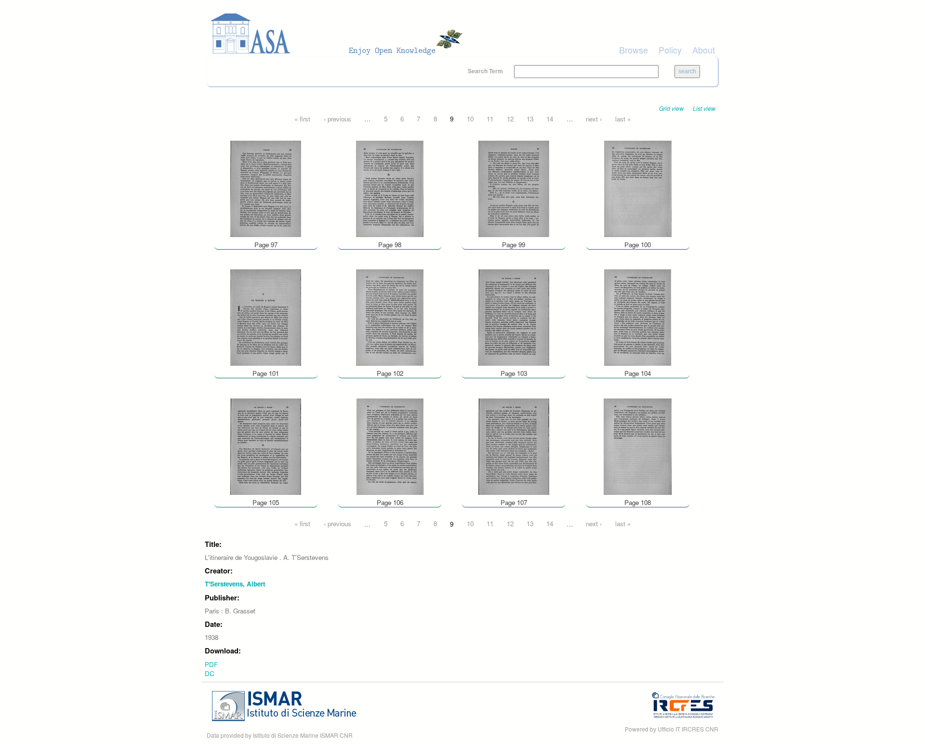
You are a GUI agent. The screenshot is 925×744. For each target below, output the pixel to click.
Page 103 (514, 373)
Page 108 (637, 502)
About (703, 49)
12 (510, 118)
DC (209, 673)
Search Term (486, 70)
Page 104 (637, 373)
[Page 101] (266, 316)
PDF (211, 664)
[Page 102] (390, 316)
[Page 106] (390, 445)
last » (623, 118)
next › (594, 118)
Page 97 (266, 244)
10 (470, 118)
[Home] (339, 34)
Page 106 (390, 502)
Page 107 (514, 502)
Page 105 (265, 502)
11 (490, 118)
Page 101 (265, 373)
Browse (633, 49)
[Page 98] (390, 187)
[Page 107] (514, 445)
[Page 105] (266, 445)
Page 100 (637, 244)
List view (704, 108)
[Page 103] (514, 316)
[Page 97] (266, 187)
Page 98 (389, 244)
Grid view (671, 108)
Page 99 (513, 244)
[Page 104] (638, 316)
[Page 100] (638, 187)
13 (530, 118)
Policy (670, 49)
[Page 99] (514, 187)
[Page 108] (637, 445)
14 (549, 118)
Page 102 (390, 373)
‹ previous (337, 118)
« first (302, 118)
